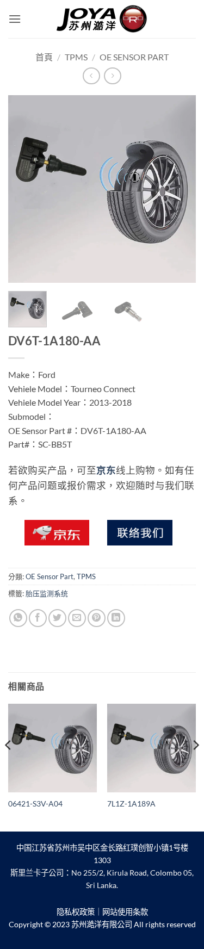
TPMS (76, 57)
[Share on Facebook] (38, 618)
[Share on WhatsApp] (18, 618)
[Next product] (91, 75)
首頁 (44, 57)
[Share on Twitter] (57, 618)
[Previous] (25, 189)
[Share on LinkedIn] (116, 618)
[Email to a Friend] (77, 618)
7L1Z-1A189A (131, 803)
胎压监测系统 (47, 593)
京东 (106, 470)
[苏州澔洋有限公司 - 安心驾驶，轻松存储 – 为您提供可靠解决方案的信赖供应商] (102, 19)
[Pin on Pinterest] (97, 618)
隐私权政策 (76, 911)
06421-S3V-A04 (35, 803)
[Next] (178, 189)
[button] (14, 18)
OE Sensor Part (134, 57)
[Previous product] (112, 75)
